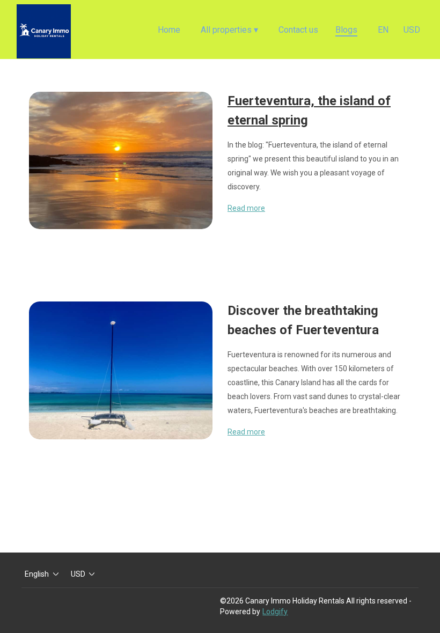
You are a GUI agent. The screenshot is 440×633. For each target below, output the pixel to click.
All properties (229, 30)
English (37, 574)
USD (412, 30)
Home (169, 30)
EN (383, 30)
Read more (246, 208)
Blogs (346, 30)
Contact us (298, 30)
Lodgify (275, 611)
